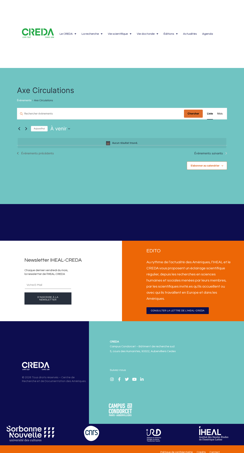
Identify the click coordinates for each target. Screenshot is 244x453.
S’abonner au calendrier (205, 165)
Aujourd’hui (39, 128)
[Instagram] (112, 379)
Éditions (169, 33)
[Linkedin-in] (142, 379)
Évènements (24, 100)
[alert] (122, 143)
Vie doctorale (146, 33)
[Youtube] (134, 379)
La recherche (90, 33)
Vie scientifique (118, 33)
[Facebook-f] (119, 379)
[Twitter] (127, 379)
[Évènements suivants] (26, 129)
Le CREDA (66, 33)
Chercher (193, 113)
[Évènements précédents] (19, 129)
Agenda (207, 33)
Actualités (190, 33)
